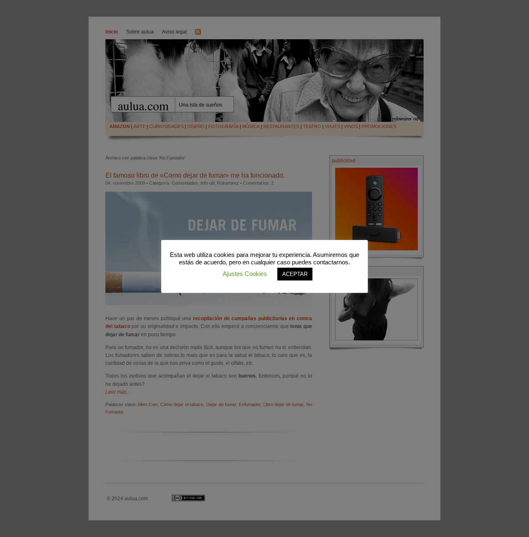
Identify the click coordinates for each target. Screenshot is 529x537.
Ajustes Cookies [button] (245, 273)
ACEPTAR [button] (294, 274)
